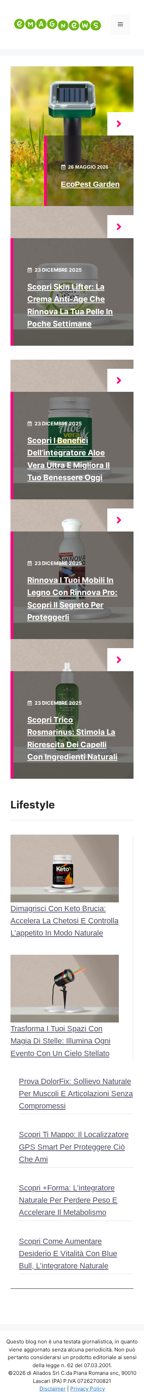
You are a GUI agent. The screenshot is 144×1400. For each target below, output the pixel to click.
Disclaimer (52, 1388)
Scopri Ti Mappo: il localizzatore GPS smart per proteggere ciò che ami (74, 1146)
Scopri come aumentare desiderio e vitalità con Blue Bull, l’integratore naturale (68, 1253)
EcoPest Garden (90, 184)
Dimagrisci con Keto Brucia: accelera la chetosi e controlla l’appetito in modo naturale (64, 920)
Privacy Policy (87, 1388)
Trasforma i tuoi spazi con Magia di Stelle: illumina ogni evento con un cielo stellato (60, 1040)
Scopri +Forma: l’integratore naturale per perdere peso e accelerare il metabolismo (68, 1200)
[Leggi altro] (120, 123)
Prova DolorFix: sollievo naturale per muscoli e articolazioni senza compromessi (76, 1093)
